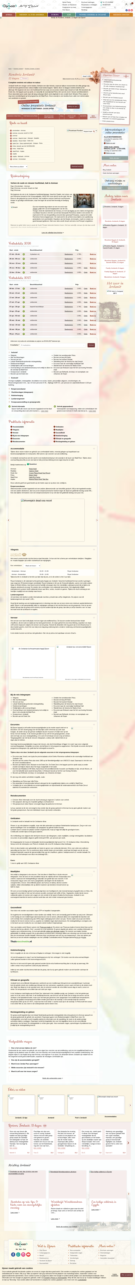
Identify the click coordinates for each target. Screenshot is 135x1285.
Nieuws (41, 1255)
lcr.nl (78, 937)
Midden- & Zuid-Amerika (31, 15)
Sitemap (72, 1260)
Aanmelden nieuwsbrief (107, 1258)
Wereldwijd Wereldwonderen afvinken (66, 1203)
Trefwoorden (73, 1255)
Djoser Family (66, 2)
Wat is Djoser (46, 1246)
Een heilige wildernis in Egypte (103, 1203)
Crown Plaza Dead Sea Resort (39, 473)
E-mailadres (15, 345)
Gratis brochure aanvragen (111, 173)
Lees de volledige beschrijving (52, 233)
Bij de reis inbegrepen (21, 436)
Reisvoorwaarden (75, 1250)
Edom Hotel (33, 475)
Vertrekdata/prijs (30, 116)
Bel (17, 1249)
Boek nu (93, 254)
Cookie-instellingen (114, 1275)
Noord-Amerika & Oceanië (92, 15)
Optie (85, 268)
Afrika (9, 15)
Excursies (16, 438)
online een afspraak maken (55, 931)
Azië (69, 15)
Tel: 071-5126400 (108, 2)
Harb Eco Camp (34, 477)
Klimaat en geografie (63, 438)
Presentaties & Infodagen (89, 5)
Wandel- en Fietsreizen (69, 5)
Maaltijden (59, 430)
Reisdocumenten (19, 441)
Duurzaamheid (43, 1263)
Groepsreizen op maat (69, 7)
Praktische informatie (49, 116)
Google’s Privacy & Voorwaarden (55, 1278)
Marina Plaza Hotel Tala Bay (38, 479)
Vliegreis (16, 430)
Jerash (35, 209)
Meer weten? (106, 1246)
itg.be (84, 937)
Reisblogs (84, 10)
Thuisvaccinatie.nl (46, 927)
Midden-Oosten (121, 15)
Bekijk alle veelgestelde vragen (52, 1078)
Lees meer (44, 411)
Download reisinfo (77, 166)
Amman (46, 194)
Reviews (83, 116)
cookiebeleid (82, 1280)
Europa (55, 15)
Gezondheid (60, 433)
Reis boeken (93, 116)
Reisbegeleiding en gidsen (65, 441)
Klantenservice (44, 1258)
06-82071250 (106, 5)
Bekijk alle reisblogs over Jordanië (66, 1226)
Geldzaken (59, 427)
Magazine (103, 1255)
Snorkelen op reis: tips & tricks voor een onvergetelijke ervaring (26, 1205)
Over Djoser (66, 10)
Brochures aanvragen (87, 2)
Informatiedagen (105, 1253)
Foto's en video (72, 116)
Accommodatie (18, 427)
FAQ (61, 116)
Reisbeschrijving (14, 116)
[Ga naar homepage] (20, 6)
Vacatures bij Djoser (45, 1260)
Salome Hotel (33, 471)
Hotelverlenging (61, 436)
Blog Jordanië (107, 170)
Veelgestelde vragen (76, 1253)
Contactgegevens (86, 7)
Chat (24, 1249)
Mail (20, 1249)
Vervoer (15, 433)
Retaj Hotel (33, 469)
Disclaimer (73, 1263)
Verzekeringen (74, 1258)
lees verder (13, 1148)
